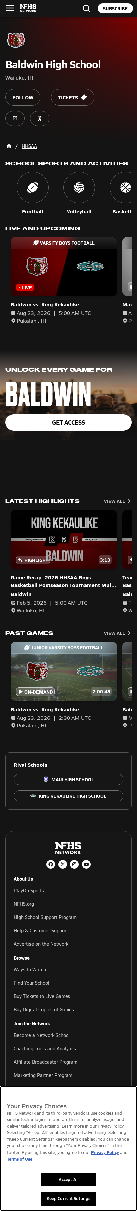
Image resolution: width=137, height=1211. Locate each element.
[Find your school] (86, 8)
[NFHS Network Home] (28, 8)
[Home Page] (9, 146)
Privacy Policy (105, 1152)
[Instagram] (74, 864)
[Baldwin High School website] (15, 118)
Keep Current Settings (69, 1198)
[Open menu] (10, 8)
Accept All (68, 1179)
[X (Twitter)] (62, 864)
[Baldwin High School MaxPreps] (39, 118)
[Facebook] (50, 864)
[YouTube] (86, 864)
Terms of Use (19, 1159)
